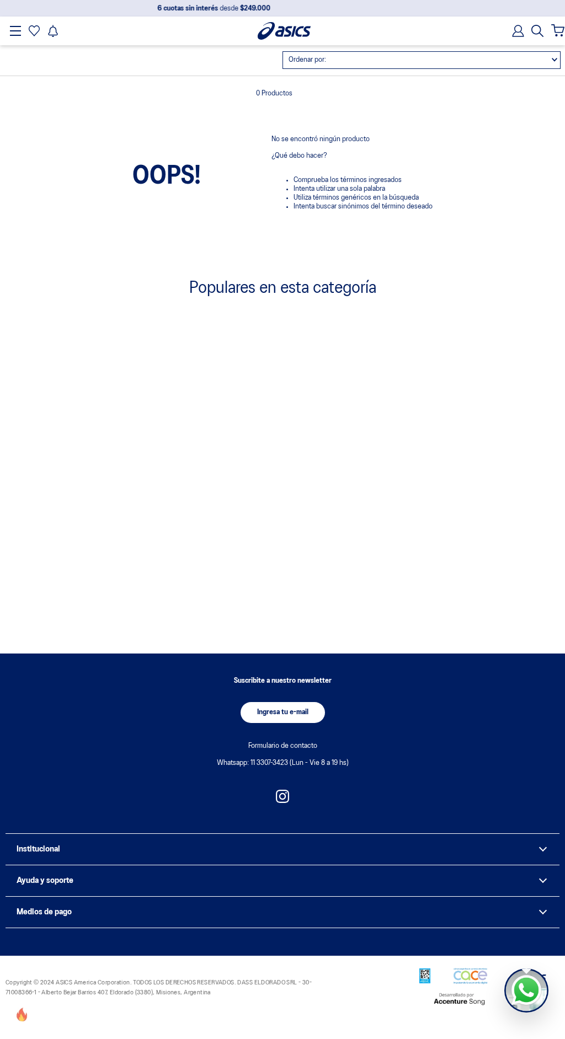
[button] (537, 31)
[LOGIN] (515, 31)
